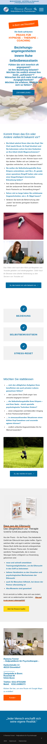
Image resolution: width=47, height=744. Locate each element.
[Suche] (34, 9)
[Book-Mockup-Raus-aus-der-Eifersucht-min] (23, 508)
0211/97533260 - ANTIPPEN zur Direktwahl (25, 1)
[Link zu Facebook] (41, 738)
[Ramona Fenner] (19, 9)
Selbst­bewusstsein (23, 334)
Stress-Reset (23, 353)
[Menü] (40, 9)
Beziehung (23, 316)
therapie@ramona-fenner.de (25, 2)
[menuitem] (34, 9)
